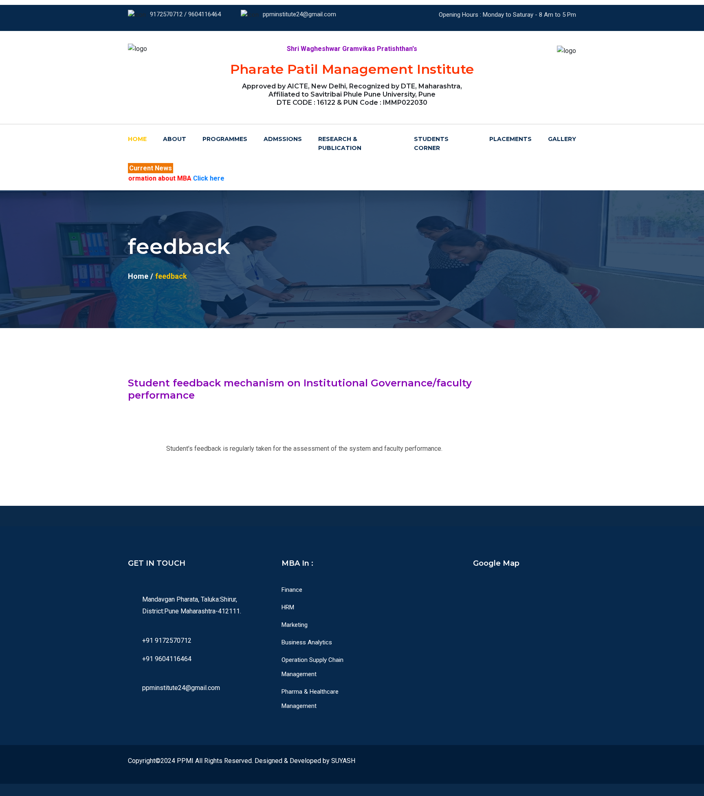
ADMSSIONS (283, 139)
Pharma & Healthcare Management (310, 699)
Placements (510, 139)
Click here (172, 178)
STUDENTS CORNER (431, 143)
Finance (292, 589)
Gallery (562, 139)
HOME (137, 139)
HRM (288, 607)
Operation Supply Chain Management (312, 667)
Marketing (295, 624)
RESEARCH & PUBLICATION (339, 143)
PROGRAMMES (224, 139)
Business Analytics (307, 642)
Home (138, 276)
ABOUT (174, 139)
